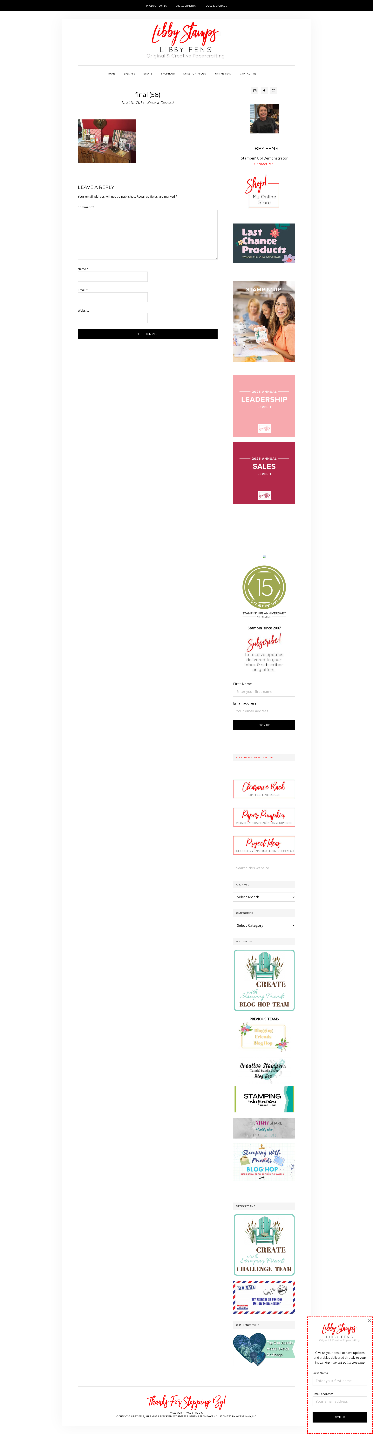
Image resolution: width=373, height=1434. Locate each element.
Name (83, 269)
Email (83, 290)
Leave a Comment (160, 102)
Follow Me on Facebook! (254, 757)
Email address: (245, 703)
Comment (86, 207)
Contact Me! (264, 163)
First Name (242, 683)
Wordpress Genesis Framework (194, 1416)
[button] (264, 70)
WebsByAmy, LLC (246, 1416)
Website (83, 310)
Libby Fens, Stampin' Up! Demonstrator (186, 42)
